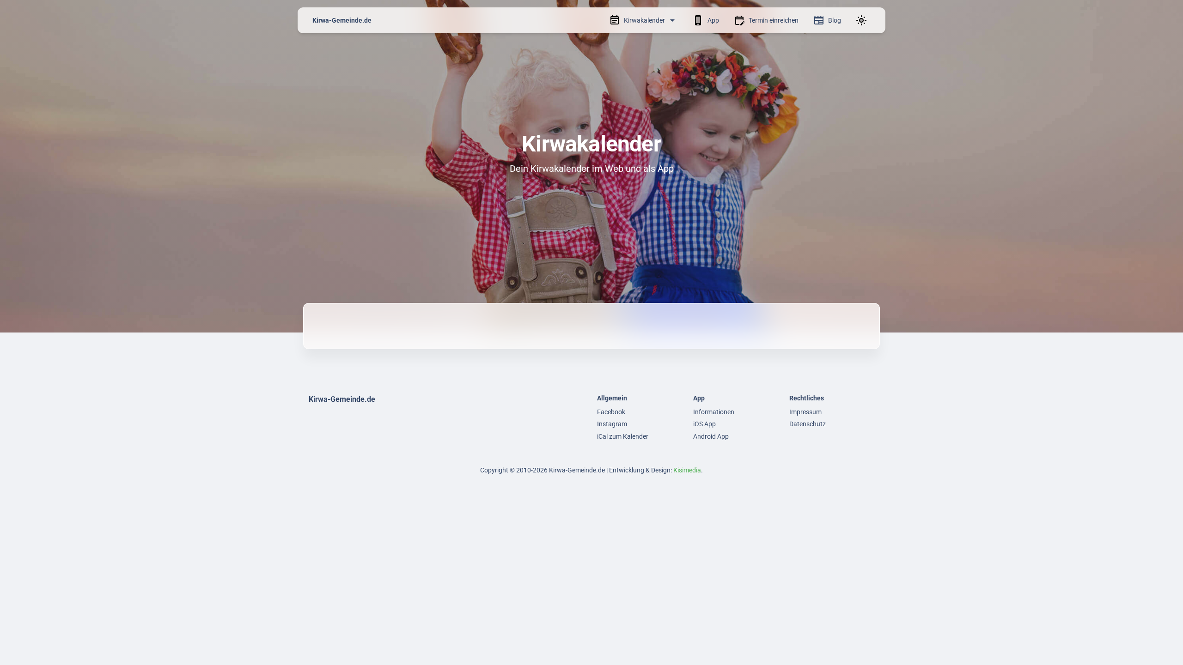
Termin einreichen (774, 20)
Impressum (805, 412)
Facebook (611, 412)
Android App (711, 436)
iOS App (704, 424)
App (713, 20)
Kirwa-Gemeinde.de (342, 20)
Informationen (713, 412)
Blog (834, 20)
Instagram (612, 424)
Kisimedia (687, 470)
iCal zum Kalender (622, 436)
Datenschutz (807, 424)
